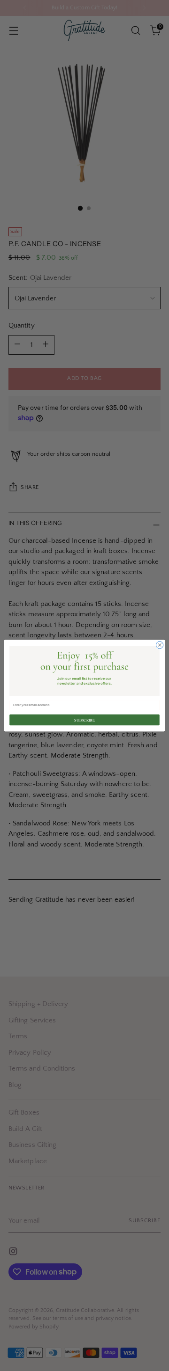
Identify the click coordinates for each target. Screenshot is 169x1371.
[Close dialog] (159, 644)
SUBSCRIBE (84, 719)
